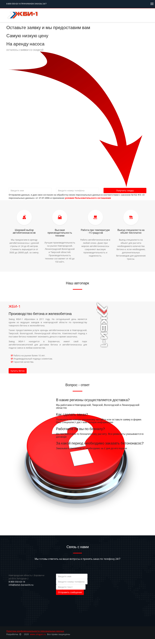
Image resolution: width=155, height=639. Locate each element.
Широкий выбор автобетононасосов (24, 231)
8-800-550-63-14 (26, 3)
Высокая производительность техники (60, 233)
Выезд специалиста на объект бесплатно (130, 231)
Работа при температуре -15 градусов (95, 231)
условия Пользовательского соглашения (88, 197)
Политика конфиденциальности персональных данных (35, 631)
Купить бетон (18, 370)
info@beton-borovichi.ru (21, 584)
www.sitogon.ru (38, 634)
